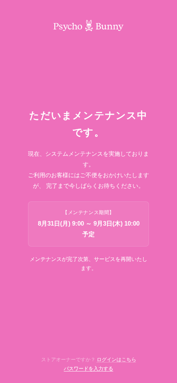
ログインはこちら (116, 359)
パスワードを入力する (88, 368)
